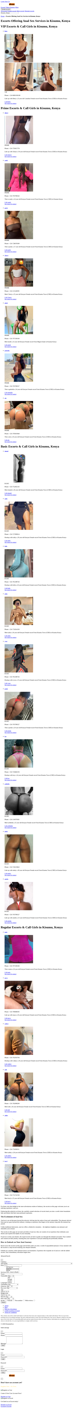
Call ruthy (8, 540)
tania (6, 932)
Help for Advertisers (11, 1309)
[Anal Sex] (12, 1269)
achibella (7, 784)
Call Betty (8, 102)
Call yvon (7, 683)
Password (4, 1357)
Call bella (7, 588)
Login (3, 1)
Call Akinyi (8, 155)
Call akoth (8, 345)
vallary (7, 1023)
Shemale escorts (29, 11)
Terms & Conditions (11, 1312)
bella (6, 546)
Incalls (3, 1300)
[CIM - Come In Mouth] (12, 1272)
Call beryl (7, 1201)
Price (2, 1265)
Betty (6, 31)
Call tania (7, 972)
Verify (3, 1372)
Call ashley (8, 1156)
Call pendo (8, 731)
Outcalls (10, 1300)
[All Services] (12, 1267)
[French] (11, 1282)
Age (2, 1290)
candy (6, 160)
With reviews (29, 1300)
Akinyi (6, 113)
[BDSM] (12, 1270)
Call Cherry (8, 297)
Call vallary (8, 1064)
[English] (11, 1281)
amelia (6, 879)
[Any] (11, 1278)
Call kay (7, 778)
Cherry (6, 255)
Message (3, 1343)
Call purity (8, 250)
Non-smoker (19, 1300)
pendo (6, 689)
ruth (6, 1069)
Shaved (3, 1297)
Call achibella (9, 826)
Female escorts (6, 9)
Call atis (7, 440)
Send (3, 1345)
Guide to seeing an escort (12, 1311)
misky (6, 831)
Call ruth (7, 1110)
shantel (6, 451)
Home (2, 16)
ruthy (6, 498)
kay (6, 736)
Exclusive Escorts (6, 1406)
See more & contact (10, 103)
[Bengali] (11, 1279)
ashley (6, 1115)
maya (6, 978)
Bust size (3, 1288)
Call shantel (8, 493)
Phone (3, 1335)
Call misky (8, 873)
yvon (6, 641)
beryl (6, 1161)
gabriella (7, 350)
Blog (6, 1307)
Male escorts (20, 11)
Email (2, 1333)
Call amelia (8, 921)
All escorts (4, 11)
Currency (3, 1262)
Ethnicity (3, 1286)
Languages (4, 1282)
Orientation (4, 1284)
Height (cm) (4, 1293)
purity (6, 208)
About (6, 1305)
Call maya (8, 1018)
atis (5, 398)
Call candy (8, 202)
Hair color (4, 1298)
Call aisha (7, 636)
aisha (6, 594)
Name (2, 1274)
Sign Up (7, 1)
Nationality (4, 1276)
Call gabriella (9, 392)
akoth (6, 303)
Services (3, 1272)
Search (3, 1302)
